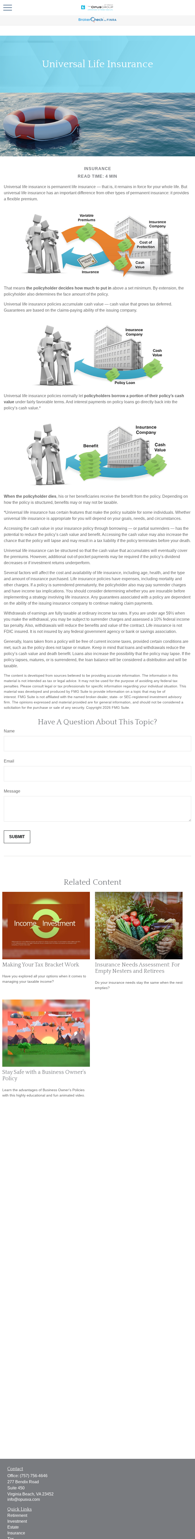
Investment (17, 1521)
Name (9, 731)
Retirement (17, 1515)
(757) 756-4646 (33, 1476)
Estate (13, 1527)
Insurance (16, 1533)
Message (12, 791)
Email (9, 761)
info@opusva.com (23, 1499)
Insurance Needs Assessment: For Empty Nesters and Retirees (137, 968)
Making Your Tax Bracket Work (40, 965)
